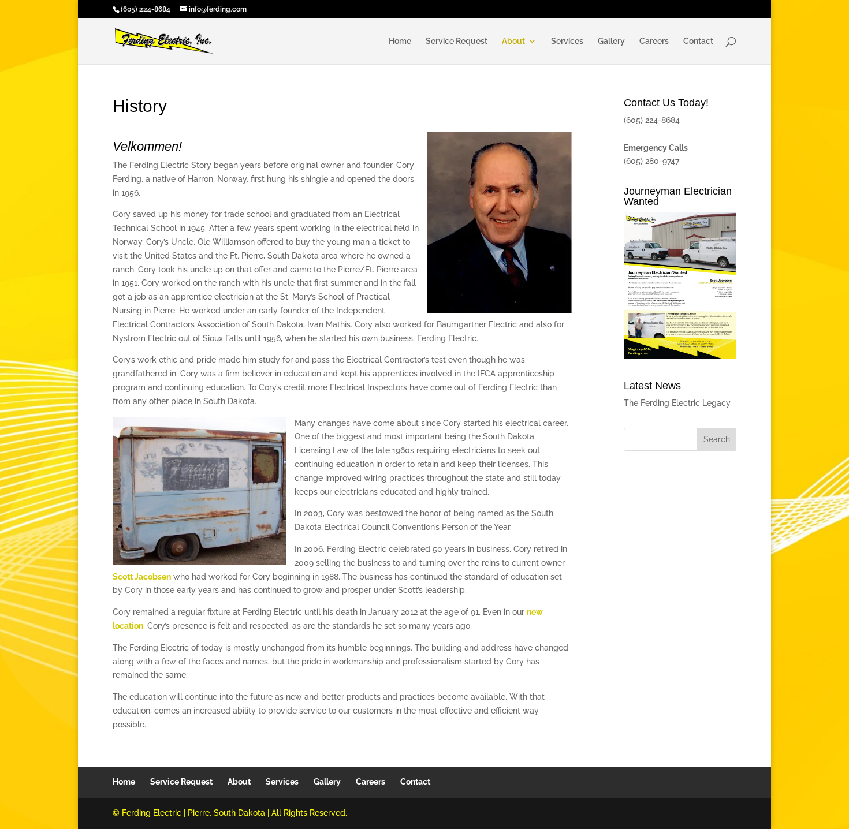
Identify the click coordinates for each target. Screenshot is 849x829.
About (513, 41)
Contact (698, 41)
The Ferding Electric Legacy (677, 403)
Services (567, 41)
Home (400, 41)
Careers (654, 41)
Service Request (456, 41)
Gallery (611, 41)
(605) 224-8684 (145, 9)
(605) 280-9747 (651, 161)
